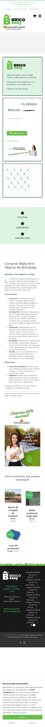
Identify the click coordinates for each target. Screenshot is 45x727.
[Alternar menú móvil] (40, 16)
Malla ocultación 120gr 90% (32, 513)
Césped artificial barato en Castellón (33, 620)
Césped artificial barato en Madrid (33, 574)
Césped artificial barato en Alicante (33, 612)
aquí (10, 712)
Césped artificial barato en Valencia (33, 589)
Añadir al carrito (18, 133)
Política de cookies (19, 712)
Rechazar (32, 723)
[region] (22, 703)
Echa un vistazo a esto (13, 396)
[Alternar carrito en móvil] (34, 16)
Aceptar (22, 717)
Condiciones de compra (30, 637)
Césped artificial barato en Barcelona (33, 582)
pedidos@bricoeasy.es (22, 4)
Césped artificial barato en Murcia (33, 604)
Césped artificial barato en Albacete (33, 597)
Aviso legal (24, 635)
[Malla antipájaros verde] (22, 179)
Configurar (11, 723)
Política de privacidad (14, 637)
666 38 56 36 (14, 597)
